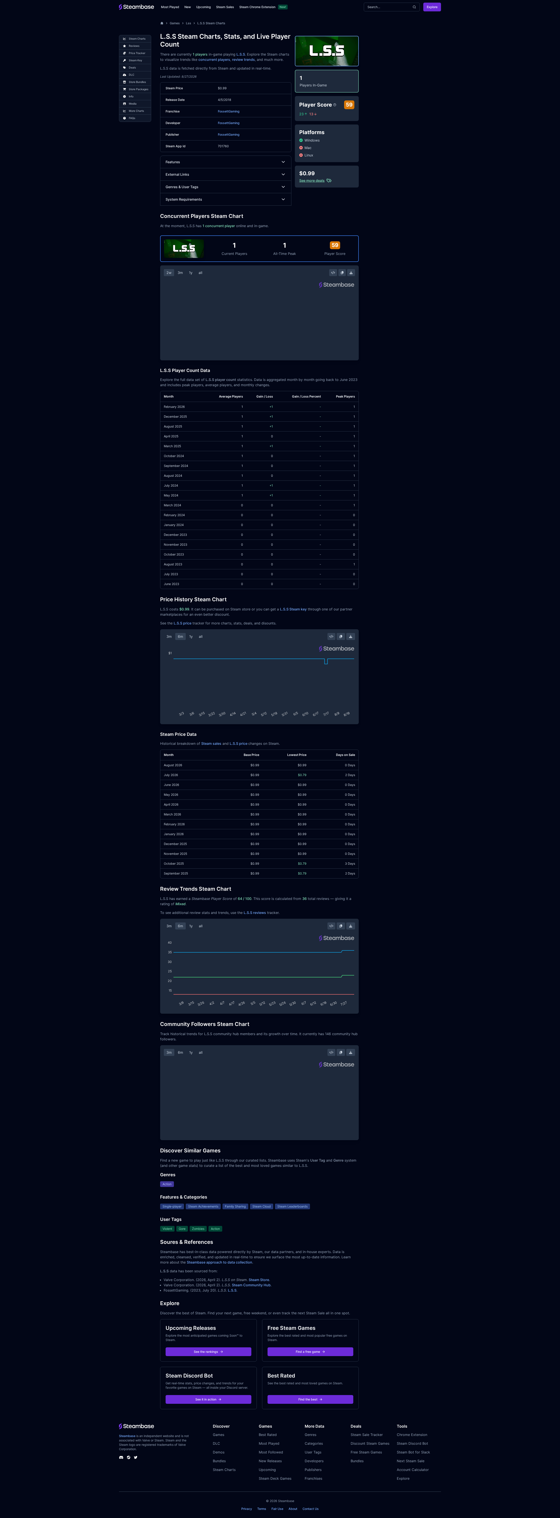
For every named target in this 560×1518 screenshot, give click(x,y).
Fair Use (277, 1509)
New (187, 7)
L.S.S (240, 54)
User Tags (313, 1452)
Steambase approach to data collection (219, 1262)
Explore (432, 7)
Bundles (219, 1461)
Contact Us (311, 1509)
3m (180, 272)
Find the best (307, 1399)
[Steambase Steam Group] (128, 1457)
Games (175, 23)
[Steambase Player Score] (334, 104)
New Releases (270, 1461)
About (293, 1509)
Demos (218, 1452)
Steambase (127, 1436)
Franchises (313, 1478)
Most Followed (271, 1452)
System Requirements (184, 199)
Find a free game (308, 1351)
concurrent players (214, 59)
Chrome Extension (412, 1434)
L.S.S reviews (255, 912)
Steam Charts (224, 1469)
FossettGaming (229, 111)
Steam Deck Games (275, 1478)
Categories (314, 1443)
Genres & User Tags (182, 187)
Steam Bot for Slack (413, 1452)
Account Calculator (413, 1469)
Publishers (313, 1469)
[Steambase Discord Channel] (121, 1457)
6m (180, 636)
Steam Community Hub (251, 1285)
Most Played (170, 7)
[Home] (162, 23)
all (200, 272)
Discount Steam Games (370, 1443)
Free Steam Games (366, 1452)
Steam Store (259, 1280)
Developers (314, 1461)
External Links (177, 174)
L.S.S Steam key (293, 609)
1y (190, 272)
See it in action (205, 1399)
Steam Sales (225, 7)
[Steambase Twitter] (135, 1457)
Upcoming (203, 7)
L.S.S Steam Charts (211, 23)
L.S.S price (182, 623)
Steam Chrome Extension (257, 7)
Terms (261, 1509)
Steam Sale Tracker (367, 1434)
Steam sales (211, 743)
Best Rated (268, 1434)
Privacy (246, 1509)
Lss (188, 23)
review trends (243, 59)
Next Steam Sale (410, 1461)
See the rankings (206, 1351)
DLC (216, 1443)
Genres (310, 1434)
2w (169, 272)
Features (173, 162)
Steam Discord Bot (412, 1443)
